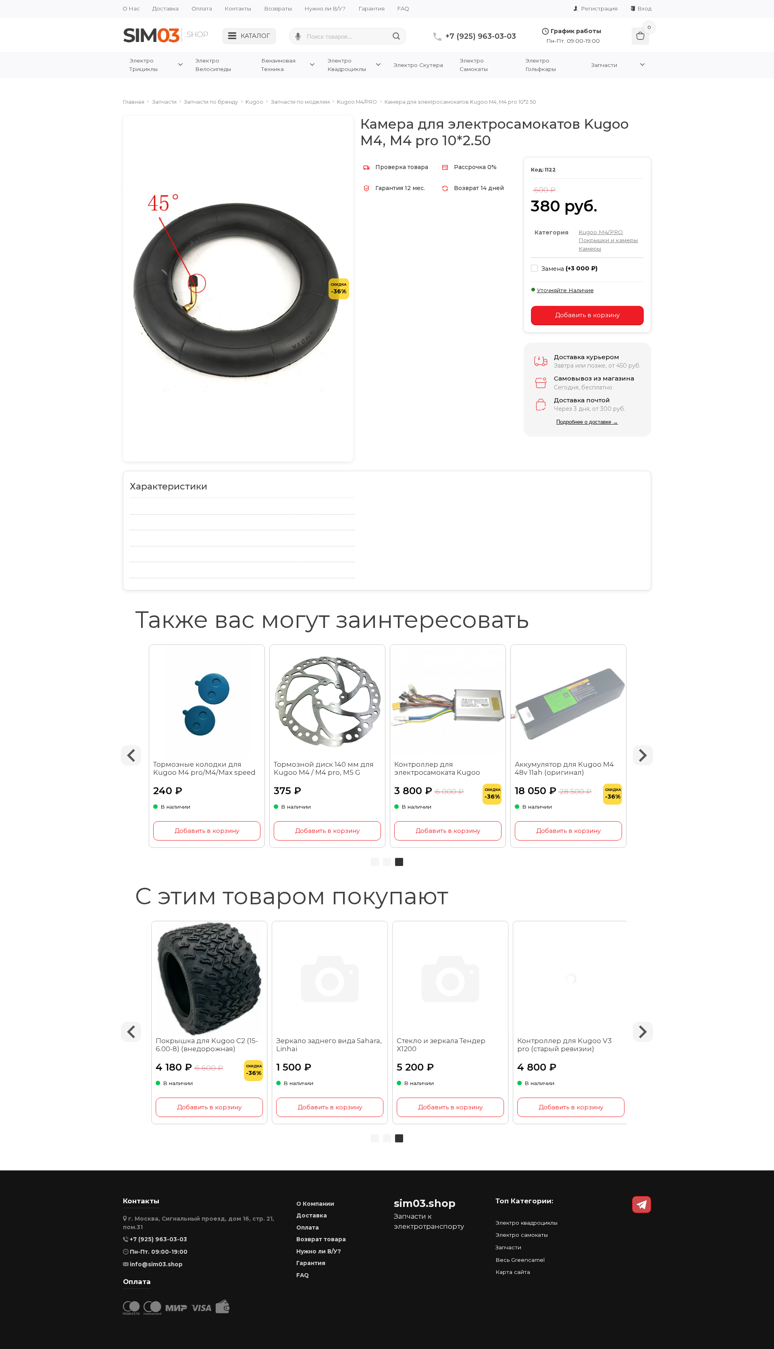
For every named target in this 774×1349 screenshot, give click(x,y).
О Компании (315, 1204)
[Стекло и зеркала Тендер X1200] (448, 979)
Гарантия (371, 8)
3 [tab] (399, 862)
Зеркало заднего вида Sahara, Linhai (326, 1045)
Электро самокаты (521, 1235)
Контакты (238, 8)
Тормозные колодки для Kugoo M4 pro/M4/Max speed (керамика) (204, 768)
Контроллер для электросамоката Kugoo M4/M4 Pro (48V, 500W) (437, 768)
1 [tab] (375, 862)
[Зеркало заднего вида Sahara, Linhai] (327, 979)
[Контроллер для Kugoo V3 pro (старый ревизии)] (568, 979)
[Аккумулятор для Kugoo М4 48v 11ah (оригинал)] (568, 703)
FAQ (403, 8)
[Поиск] (396, 36)
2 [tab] (387, 862)
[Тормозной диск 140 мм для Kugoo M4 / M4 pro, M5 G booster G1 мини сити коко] (327, 703)
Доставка (165, 8)
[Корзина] (640, 36)
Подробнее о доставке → (587, 422)
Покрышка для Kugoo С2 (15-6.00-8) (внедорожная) (204, 1045)
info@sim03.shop (156, 1264)
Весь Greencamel (520, 1260)
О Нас (131, 8)
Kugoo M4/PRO (600, 232)
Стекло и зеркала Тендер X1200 (438, 1045)
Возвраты (278, 8)
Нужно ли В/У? (324, 8)
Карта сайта (512, 1272)
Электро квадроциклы (526, 1222)
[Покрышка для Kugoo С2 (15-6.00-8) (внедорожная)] (207, 979)
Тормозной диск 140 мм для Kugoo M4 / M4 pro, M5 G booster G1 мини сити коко (324, 768)
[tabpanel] (448, 746)
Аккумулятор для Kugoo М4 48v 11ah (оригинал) (564, 768)
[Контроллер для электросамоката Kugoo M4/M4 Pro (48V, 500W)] (448, 703)
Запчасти (508, 1247)
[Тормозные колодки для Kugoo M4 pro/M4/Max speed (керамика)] (207, 703)
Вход (643, 8)
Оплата (201, 8)
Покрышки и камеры (608, 240)
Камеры (589, 248)
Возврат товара (321, 1239)
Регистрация (599, 8)
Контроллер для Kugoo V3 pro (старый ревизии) (562, 1045)
